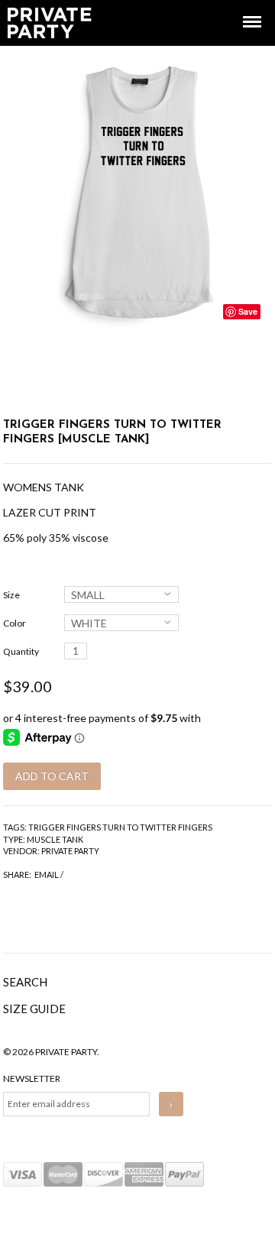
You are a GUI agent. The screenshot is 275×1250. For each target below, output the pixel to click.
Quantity (21, 651)
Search (25, 982)
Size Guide (34, 1008)
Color (14, 623)
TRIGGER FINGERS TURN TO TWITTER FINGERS (120, 827)
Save (247, 311)
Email (46, 874)
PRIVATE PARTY (70, 851)
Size (11, 595)
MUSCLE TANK (55, 839)
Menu (241, 8)
